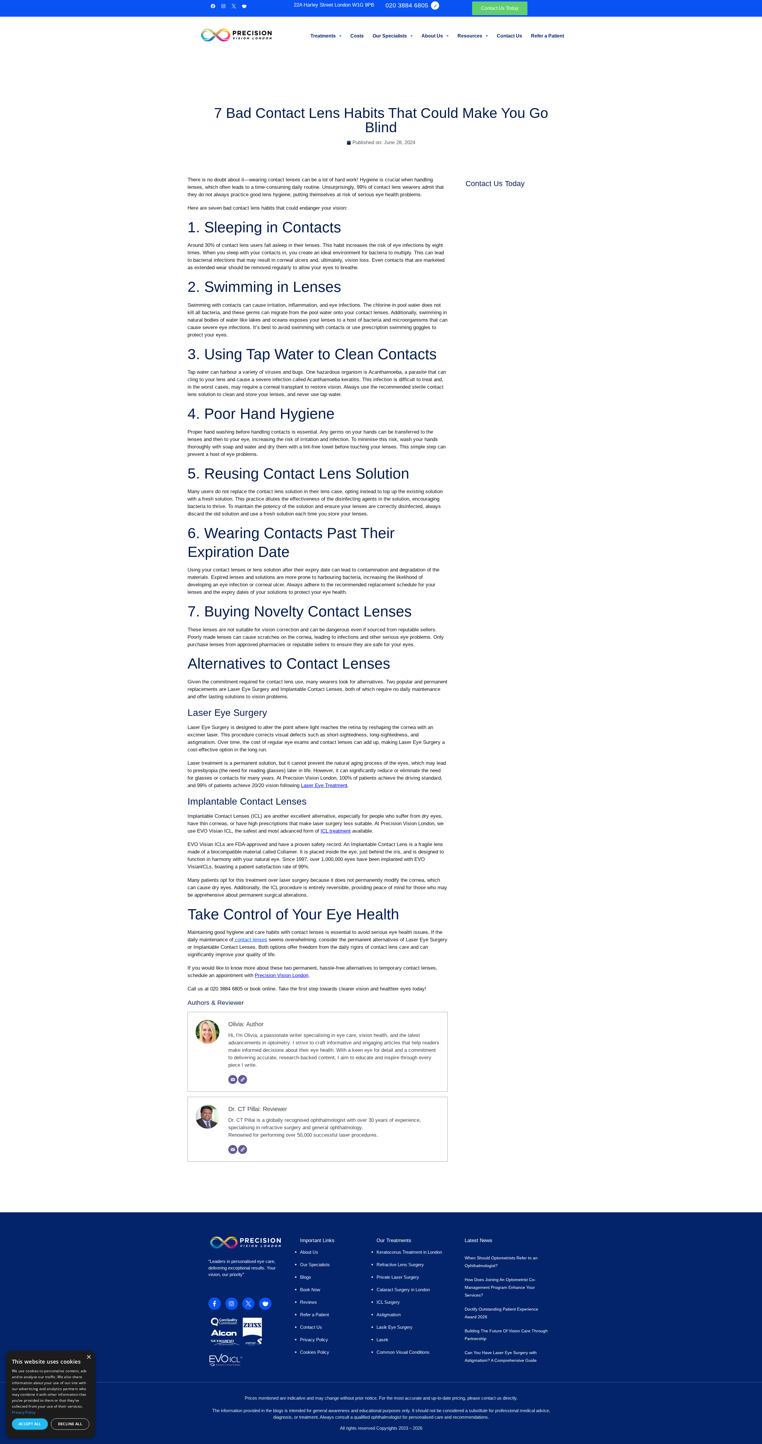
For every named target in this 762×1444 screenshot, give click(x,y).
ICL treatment (336, 831)
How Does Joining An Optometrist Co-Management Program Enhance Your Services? (500, 1287)
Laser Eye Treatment (324, 785)
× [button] (88, 1357)
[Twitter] (233, 5)
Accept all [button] (30, 1423)
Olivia (235, 1024)
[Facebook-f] (214, 1303)
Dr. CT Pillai (243, 1109)
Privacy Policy (23, 1412)
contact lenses (250, 940)
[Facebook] (212, 5)
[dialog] (50, 1394)
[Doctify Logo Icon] (244, 5)
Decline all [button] (70, 1423)
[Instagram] (223, 5)
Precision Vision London (281, 975)
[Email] (232, 1079)
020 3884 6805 (406, 5)
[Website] (242, 1079)
